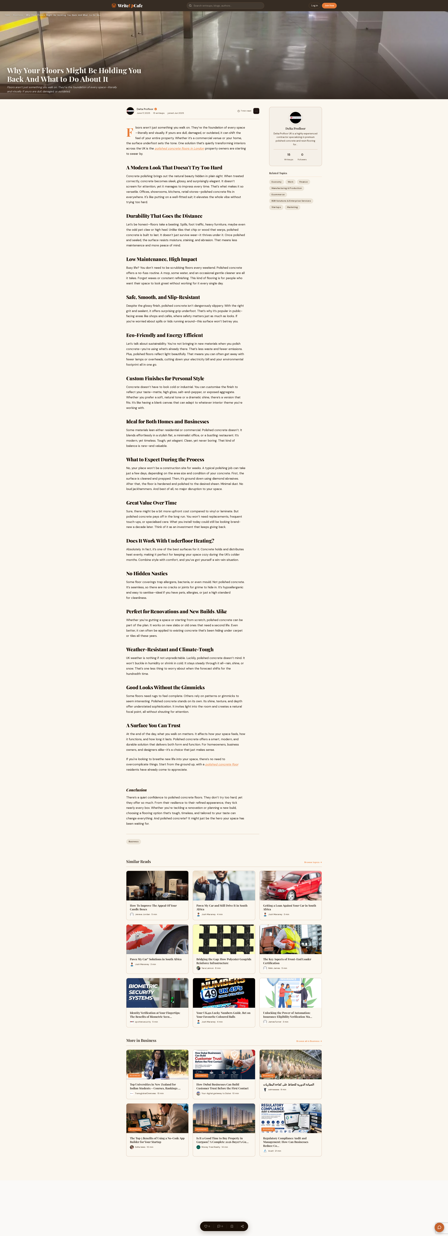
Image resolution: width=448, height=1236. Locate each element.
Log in (314, 5)
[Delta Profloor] (130, 111)
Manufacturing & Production (287, 188)
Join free (329, 5)
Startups (276, 207)
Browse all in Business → (309, 1041)
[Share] (242, 1226)
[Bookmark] (231, 1226)
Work (290, 181)
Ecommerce (278, 194)
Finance (303, 181)
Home (7, 15)
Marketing (292, 207)
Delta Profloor (145, 109)
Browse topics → (313, 862)
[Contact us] (439, 1227)
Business (18, 15)
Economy (277, 181)
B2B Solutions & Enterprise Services (291, 200)
